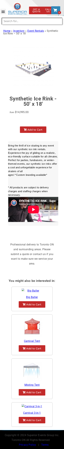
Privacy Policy (27, 444)
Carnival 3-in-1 (32, 412)
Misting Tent (32, 384)
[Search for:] (32, 21)
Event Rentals (35, 30)
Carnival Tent (32, 341)
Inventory (19, 30)
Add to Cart (35, 129)
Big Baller (32, 297)
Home (7, 30)
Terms (45, 444)
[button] (3, 11)
